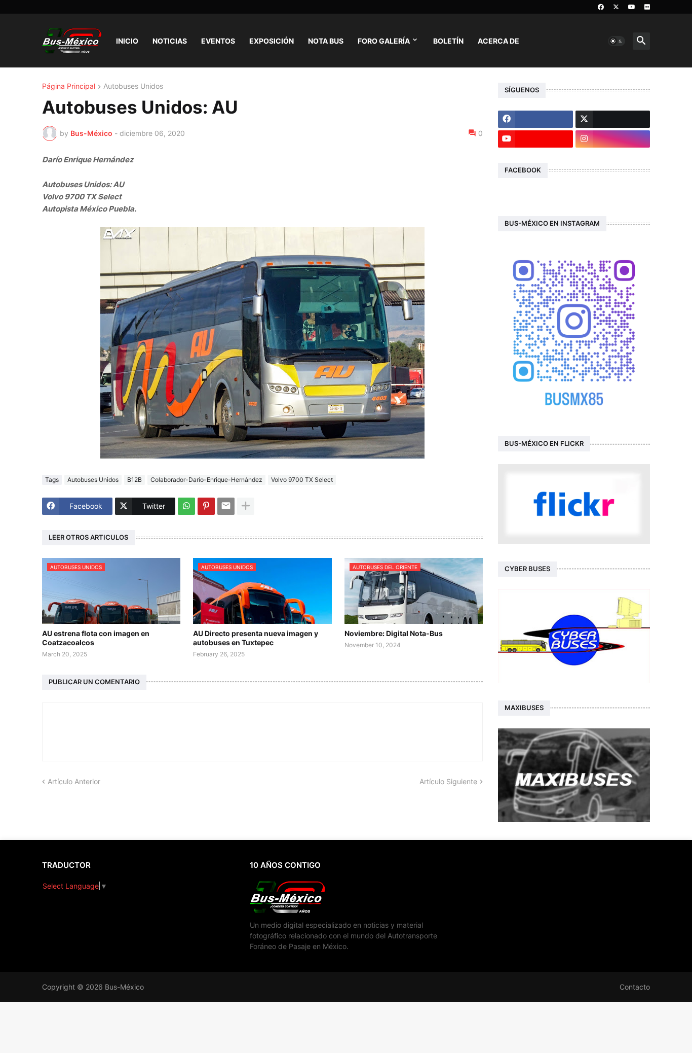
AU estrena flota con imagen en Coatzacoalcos (95, 638)
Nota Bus (325, 41)
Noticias (169, 41)
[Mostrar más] (245, 506)
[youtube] (631, 7)
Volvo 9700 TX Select (302, 479)
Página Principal (68, 86)
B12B (134, 479)
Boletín (448, 41)
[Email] (226, 506)
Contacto (635, 986)
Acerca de (498, 41)
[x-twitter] (616, 7)
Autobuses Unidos (133, 86)
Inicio (127, 41)
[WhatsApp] (186, 506)
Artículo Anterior (74, 781)
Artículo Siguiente (448, 781)
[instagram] (612, 139)
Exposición (271, 41)
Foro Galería (384, 41)
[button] (616, 41)
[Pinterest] (206, 506)
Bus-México (124, 986)
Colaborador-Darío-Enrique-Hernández (206, 479)
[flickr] (647, 7)
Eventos (218, 41)
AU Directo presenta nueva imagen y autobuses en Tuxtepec (255, 638)
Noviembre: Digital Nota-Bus (393, 633)
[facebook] (601, 7)
